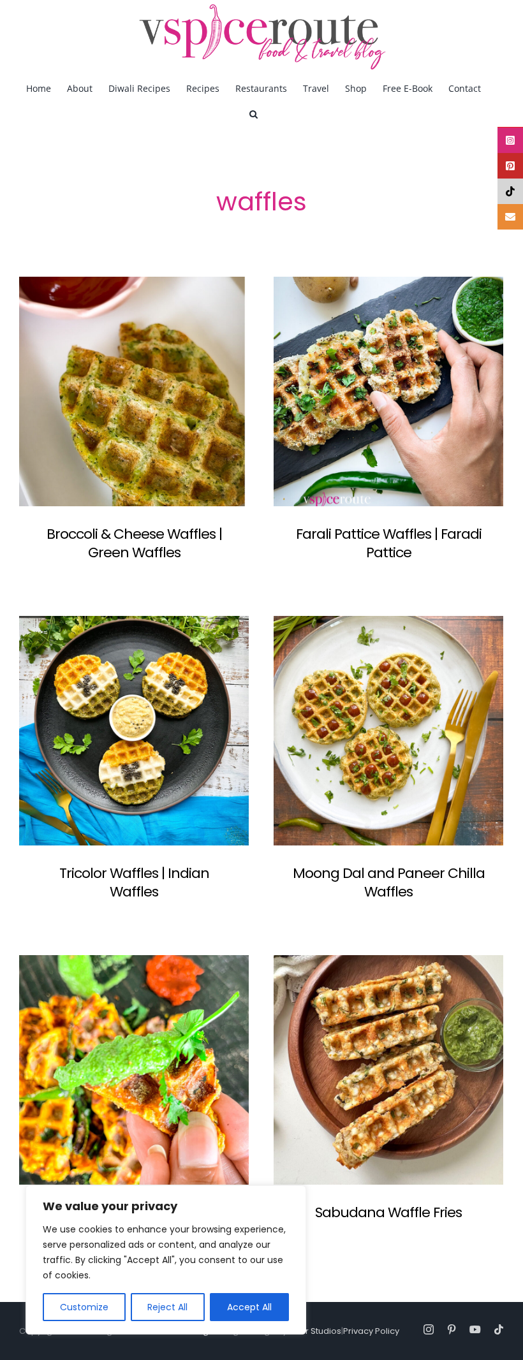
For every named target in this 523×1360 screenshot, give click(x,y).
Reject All (167, 1307)
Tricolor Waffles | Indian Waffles (134, 882)
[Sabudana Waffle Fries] (388, 1070)
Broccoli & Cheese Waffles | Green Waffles (134, 543)
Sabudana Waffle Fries (388, 1212)
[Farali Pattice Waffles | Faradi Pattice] (388, 391)
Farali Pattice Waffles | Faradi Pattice (389, 543)
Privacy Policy (371, 1331)
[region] (166, 1259)
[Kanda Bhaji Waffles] (134, 1070)
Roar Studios (315, 1331)
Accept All (249, 1307)
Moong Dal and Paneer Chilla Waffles (389, 882)
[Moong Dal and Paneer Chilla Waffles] (388, 730)
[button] (253, 113)
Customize (84, 1307)
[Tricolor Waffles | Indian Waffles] (134, 730)
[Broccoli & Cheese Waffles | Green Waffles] (134, 391)
